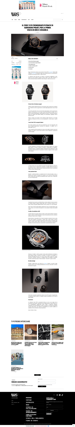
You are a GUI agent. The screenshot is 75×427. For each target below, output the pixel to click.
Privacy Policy (49, 412)
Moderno (20, 62)
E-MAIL (38, 381)
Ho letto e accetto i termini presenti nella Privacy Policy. (45, 384)
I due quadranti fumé (32, 64)
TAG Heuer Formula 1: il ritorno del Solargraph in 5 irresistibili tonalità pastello (17, 369)
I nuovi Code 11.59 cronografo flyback (34, 62)
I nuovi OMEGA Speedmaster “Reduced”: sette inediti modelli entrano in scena (44, 343)
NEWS (27, 405)
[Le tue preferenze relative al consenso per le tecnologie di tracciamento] (73, 425)
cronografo (51, 72)
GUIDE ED (29, 411)
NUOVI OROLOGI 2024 (15, 402)
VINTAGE (29, 400)
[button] (17, 64)
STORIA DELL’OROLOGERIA (35, 418)
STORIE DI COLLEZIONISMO (31, 407)
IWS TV (13, 404)
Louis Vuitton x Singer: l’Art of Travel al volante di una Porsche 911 (57, 343)
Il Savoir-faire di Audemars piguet (34, 61)
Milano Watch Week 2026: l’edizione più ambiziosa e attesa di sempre (16, 343)
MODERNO (29, 398)
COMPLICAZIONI (31, 414)
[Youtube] (60, 395)
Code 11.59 (34, 73)
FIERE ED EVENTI (32, 420)
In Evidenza (37, 32)
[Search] (62, 20)
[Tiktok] (62, 395)
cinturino (45, 263)
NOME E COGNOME (48, 404)
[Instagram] (57, 395)
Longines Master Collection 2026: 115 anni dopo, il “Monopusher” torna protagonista (31, 344)
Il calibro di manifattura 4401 (33, 65)
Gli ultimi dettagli (31, 67)
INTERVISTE (30, 402)
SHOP (12, 400)
